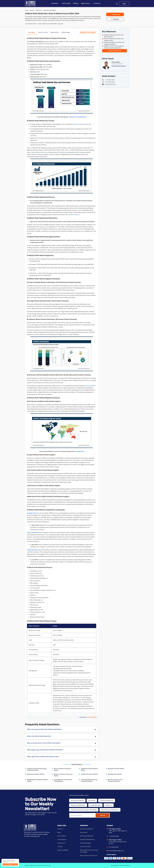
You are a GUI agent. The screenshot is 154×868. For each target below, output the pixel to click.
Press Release (61, 836)
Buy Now (116, 19)
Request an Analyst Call (114, 50)
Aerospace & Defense (77, 800)
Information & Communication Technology (84, 810)
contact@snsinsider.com (116, 851)
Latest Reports (61, 839)
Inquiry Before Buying (118, 66)
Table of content (43, 32)
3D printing (78, 124)
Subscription (61, 843)
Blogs (59, 832)
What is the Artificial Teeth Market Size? (39, 736)
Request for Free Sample (87, 32)
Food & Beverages (95, 805)
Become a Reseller (62, 850)
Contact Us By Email (110, 84)
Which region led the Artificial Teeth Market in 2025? (43, 756)
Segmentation (54, 32)
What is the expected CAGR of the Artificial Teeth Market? (44, 729)
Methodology (66, 32)
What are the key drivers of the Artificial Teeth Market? (43, 743)
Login (124, 3)
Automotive (91, 800)
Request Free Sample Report (77, 117)
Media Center (85, 3)
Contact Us (96, 3)
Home (26, 10)
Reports (32, 10)
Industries (54, 3)
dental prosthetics (90, 386)
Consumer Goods (85, 846)
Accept (10, 864)
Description (31, 32)
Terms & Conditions (124, 865)
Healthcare (39, 10)
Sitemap (59, 846)
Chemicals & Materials (106, 800)
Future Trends (66, 3)
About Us (60, 829)
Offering (75, 3)
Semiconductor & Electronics (110, 810)
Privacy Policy (114, 865)
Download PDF (116, 14)
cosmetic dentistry (73, 214)
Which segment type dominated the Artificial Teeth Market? (45, 750)
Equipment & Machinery (78, 805)
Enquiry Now (80, 451)
